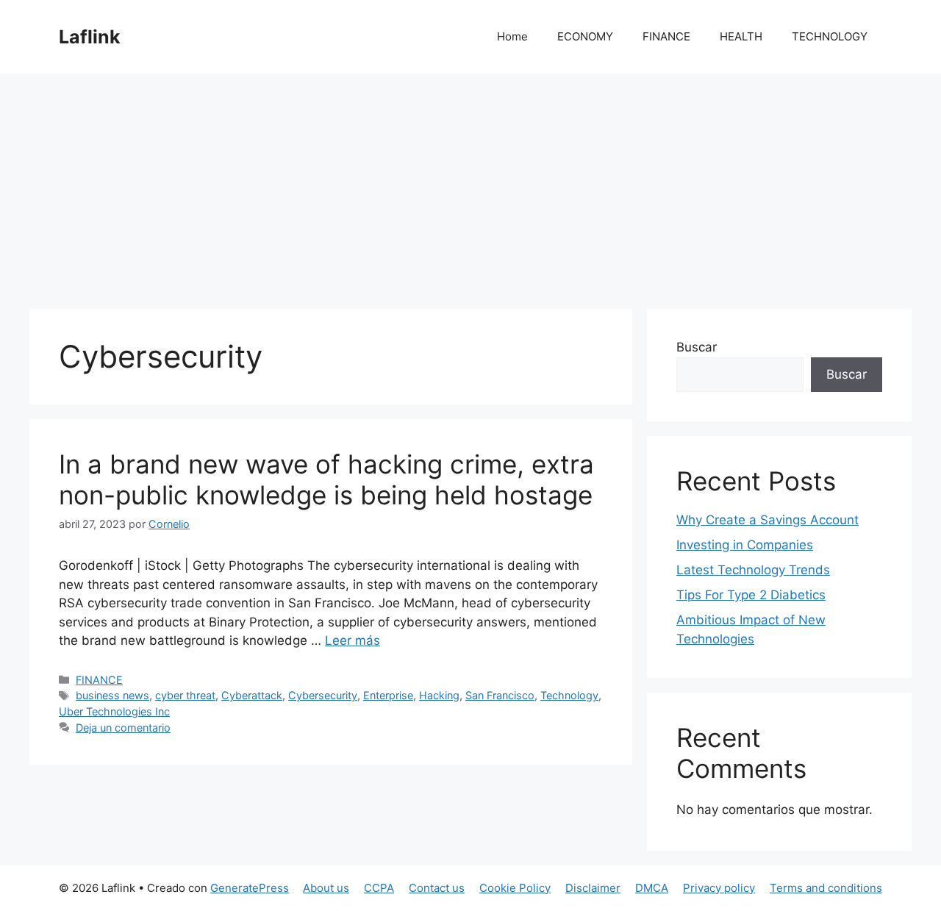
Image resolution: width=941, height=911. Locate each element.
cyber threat (185, 695)
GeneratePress (249, 888)
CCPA (379, 888)
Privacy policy (719, 888)
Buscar (696, 347)
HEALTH (741, 36)
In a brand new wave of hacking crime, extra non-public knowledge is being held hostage (326, 479)
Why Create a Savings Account (767, 519)
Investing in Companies (744, 544)
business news (112, 695)
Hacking (439, 695)
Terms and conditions (826, 888)
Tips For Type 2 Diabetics (751, 594)
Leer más (352, 640)
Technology (569, 695)
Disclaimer (592, 888)
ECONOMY (585, 36)
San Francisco (499, 695)
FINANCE (666, 36)
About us (326, 888)
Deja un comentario (123, 727)
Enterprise (388, 695)
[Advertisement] (470, 184)
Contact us (437, 888)
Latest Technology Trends (753, 569)
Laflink (90, 37)
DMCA (651, 888)
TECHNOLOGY (829, 36)
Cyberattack (251, 695)
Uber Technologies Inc (114, 711)
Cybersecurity (322, 695)
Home (512, 36)
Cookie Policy (515, 888)
